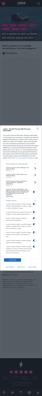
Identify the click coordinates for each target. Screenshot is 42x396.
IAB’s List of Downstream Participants (23, 158)
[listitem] (21, 164)
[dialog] (21, 198)
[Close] (38, 129)
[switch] (34, 168)
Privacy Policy (32, 267)
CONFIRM (12, 260)
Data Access (21, 267)
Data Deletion (10, 267)
